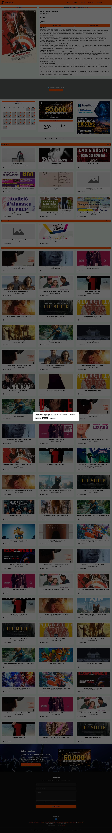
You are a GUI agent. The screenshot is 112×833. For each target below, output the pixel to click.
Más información (53, 418)
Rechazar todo (38, 418)
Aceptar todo (45, 418)
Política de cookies (52, 415)
